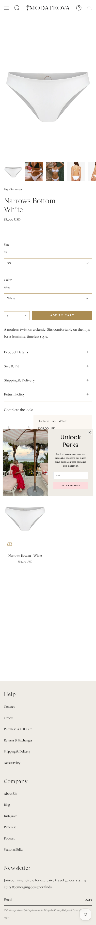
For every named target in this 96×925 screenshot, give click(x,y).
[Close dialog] (89, 432)
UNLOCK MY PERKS (70, 485)
